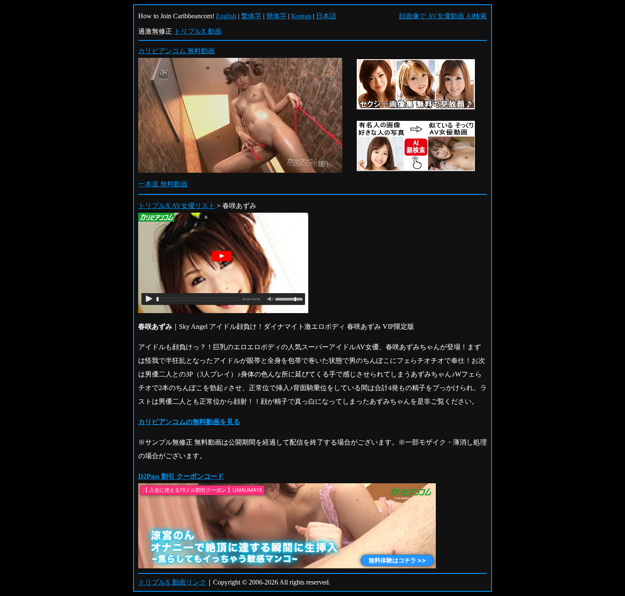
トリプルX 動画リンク (172, 582)
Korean (301, 16)
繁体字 (251, 16)
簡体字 (276, 16)
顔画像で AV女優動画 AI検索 (443, 16)
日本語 (326, 16)
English (226, 16)
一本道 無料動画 (163, 184)
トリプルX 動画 (198, 31)
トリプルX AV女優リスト (176, 205)
